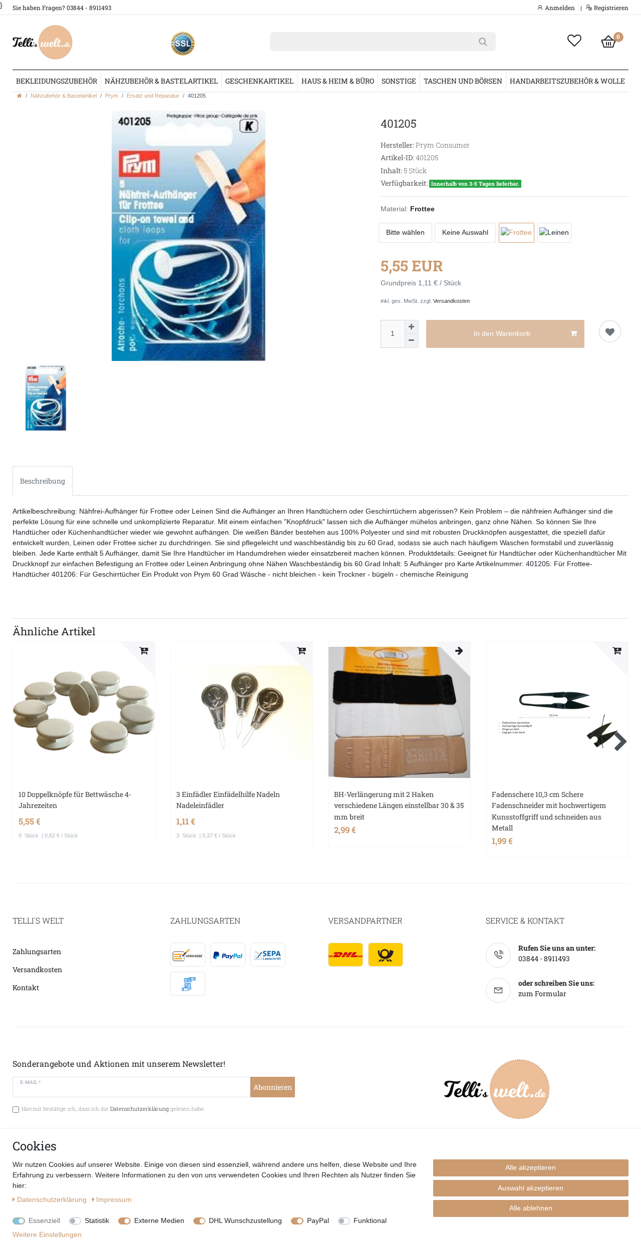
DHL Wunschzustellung (245, 1220)
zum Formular (542, 993)
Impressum (114, 1199)
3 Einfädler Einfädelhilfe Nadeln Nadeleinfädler (228, 799)
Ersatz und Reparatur (153, 96)
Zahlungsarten (37, 951)
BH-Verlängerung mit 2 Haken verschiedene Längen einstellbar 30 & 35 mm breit (399, 805)
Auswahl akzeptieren (530, 1188)
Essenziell (44, 1220)
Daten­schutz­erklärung (53, 1199)
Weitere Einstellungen (47, 1234)
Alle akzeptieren (530, 1167)
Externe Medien (159, 1220)
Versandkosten (451, 301)
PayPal (318, 1220)
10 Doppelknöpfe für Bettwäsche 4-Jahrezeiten (75, 799)
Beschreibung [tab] (42, 481)
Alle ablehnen (530, 1208)
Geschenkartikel (259, 81)
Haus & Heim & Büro (337, 81)
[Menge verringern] (412, 341)
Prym (111, 96)
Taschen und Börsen (463, 81)
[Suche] (483, 41)
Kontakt (26, 987)
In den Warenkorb (502, 333)
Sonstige (399, 81)
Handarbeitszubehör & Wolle (567, 81)
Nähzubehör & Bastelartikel (161, 81)
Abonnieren (272, 1087)
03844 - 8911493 (544, 958)
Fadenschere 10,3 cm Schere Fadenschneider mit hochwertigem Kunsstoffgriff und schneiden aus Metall (549, 811)
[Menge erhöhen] (412, 327)
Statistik (97, 1220)
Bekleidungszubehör (56, 81)
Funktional (370, 1220)
